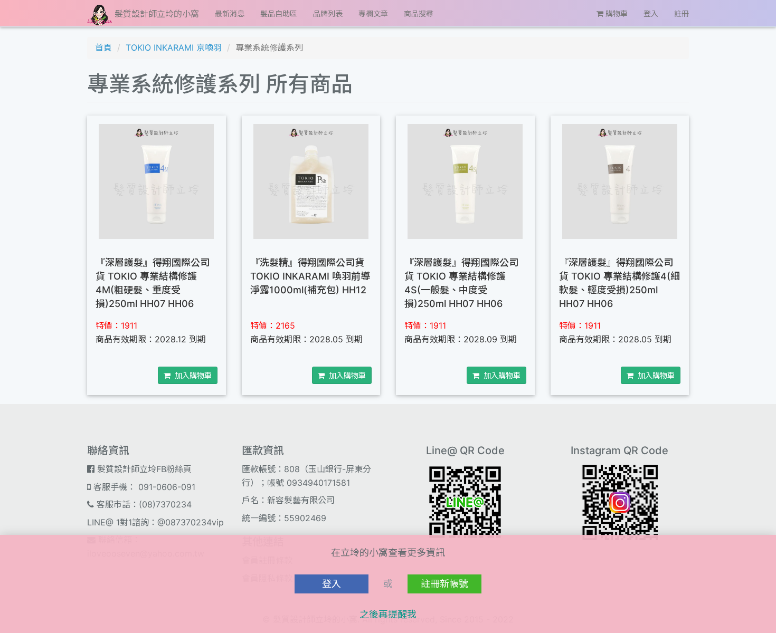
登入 (650, 13)
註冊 (681, 13)
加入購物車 (191, 375)
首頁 (103, 47)
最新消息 (229, 13)
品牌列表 (328, 13)
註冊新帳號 (444, 583)
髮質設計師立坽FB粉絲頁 (143, 469)
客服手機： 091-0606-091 (143, 487)
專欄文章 (373, 13)
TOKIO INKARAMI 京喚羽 (174, 47)
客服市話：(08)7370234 (143, 504)
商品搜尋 (418, 13)
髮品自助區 (278, 13)
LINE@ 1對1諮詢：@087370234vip (155, 522)
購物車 (615, 13)
